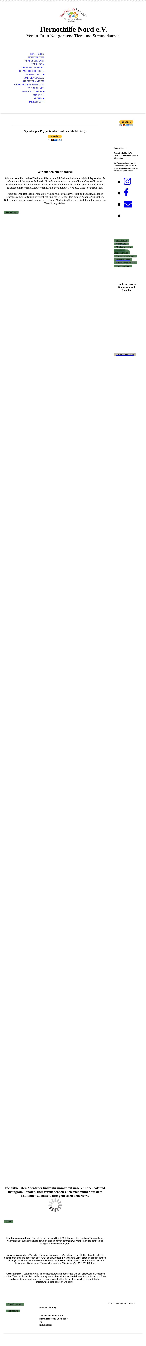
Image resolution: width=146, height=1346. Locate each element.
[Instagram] (127, 181)
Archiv (37, 98)
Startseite (37, 54)
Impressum (35, 102)
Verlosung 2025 (34, 61)
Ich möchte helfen (30, 71)
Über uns (36, 64)
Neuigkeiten (36, 57)
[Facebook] (126, 193)
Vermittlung (34, 74)
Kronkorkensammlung (29, 84)
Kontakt (38, 95)
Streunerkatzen (33, 81)
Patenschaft (36, 88)
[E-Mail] (128, 204)
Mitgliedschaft (32, 91)
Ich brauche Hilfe (32, 67)
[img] (73, 15)
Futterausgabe (34, 78)
